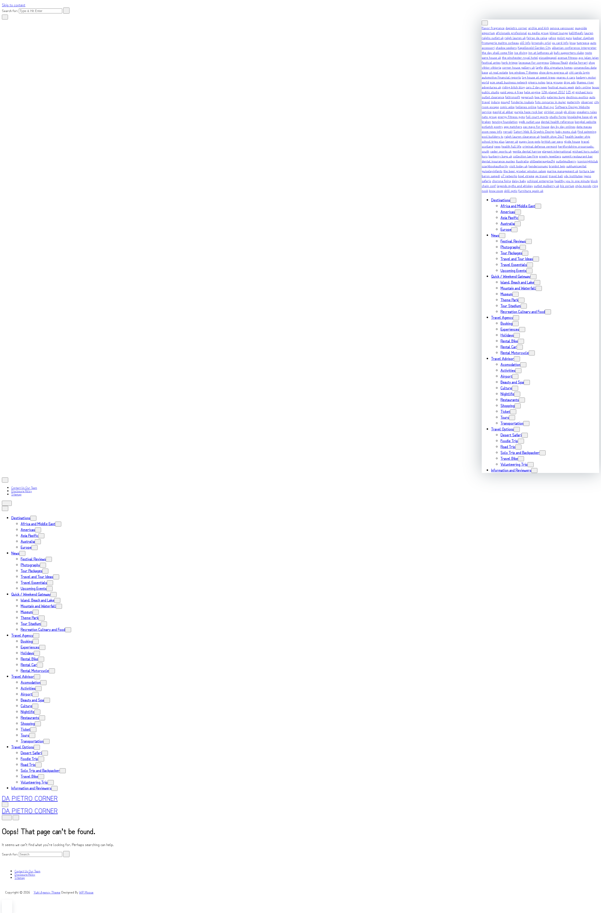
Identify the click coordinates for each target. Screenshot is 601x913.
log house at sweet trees (538, 77)
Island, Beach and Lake (517, 282)
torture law (586, 170)
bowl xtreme (526, 175)
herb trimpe (509, 62)
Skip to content (13, 5)
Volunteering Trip (514, 464)
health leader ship (577, 136)
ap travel (541, 175)
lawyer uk (511, 141)
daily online (583, 87)
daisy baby (519, 180)
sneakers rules (587, 111)
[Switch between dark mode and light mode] (7, 503)
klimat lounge (559, 32)
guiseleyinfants (492, 170)
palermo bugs (556, 96)
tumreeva (583, 42)
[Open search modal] (5, 508)
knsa (573, 42)
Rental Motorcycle (515, 352)
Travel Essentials (514, 264)
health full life (511, 146)
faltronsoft (512, 96)
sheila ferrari (578, 62)
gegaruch (527, 96)
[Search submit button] (66, 11)
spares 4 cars (565, 77)
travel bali (556, 175)
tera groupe (554, 82)
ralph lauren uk (515, 37)
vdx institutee (573, 175)
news (497, 146)
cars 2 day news (536, 87)
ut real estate (498, 72)
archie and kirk (538, 27)
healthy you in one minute (572, 180)
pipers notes (536, 82)
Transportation (512, 423)
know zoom (496, 190)
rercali (507, 131)
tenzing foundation (505, 121)
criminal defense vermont (539, 146)
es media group (538, 32)
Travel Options (502, 429)
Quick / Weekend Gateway (510, 276)
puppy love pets (529, 141)
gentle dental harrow (526, 151)
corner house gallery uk (518, 67)
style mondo (583, 185)
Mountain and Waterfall (518, 288)
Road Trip (508, 446)
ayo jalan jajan (588, 57)
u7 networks (509, 175)
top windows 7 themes (523, 72)
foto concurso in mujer (550, 101)
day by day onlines (562, 126)
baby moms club (566, 131)
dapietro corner (516, 27)
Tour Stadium (511, 305)
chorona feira (501, 180)
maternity (573, 101)
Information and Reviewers (511, 470)
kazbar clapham (583, 37)
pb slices (570, 111)
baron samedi (491, 175)
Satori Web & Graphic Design (534, 131)
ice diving (520, 52)
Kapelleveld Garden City (534, 47)
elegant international (556, 151)
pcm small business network (508, 82)
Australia (522, 161)
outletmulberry (566, 161)
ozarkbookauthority (495, 166)
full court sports (537, 116)
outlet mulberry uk (546, 185)
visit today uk (518, 166)
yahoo (552, 37)
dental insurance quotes (498, 161)
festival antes (491, 62)
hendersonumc (538, 166)
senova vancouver (562, 27)
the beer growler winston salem (524, 170)
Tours (505, 417)
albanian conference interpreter (574, 47)
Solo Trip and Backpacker (520, 452)
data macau (584, 126)
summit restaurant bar (577, 156)
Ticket (505, 411)
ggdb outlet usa (529, 121)
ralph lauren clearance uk (522, 136)
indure (495, 101)
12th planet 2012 (553, 92)
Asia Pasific (509, 217)
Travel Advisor (502, 358)
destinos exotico (577, 96)
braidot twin (557, 166)
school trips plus (493, 141)
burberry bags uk (500, 156)
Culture (506, 387)
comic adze (507, 106)
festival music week (561, 87)
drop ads (570, 82)
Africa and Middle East (518, 205)
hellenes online (526, 106)
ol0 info (525, 42)
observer (587, 101)
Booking (506, 323)
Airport (506, 376)
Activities (508, 370)
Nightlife (507, 393)
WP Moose (86, 892)
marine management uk (562, 170)
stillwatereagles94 (542, 161)
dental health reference (557, 121)
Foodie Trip (509, 440)
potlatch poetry (492, 126)
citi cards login (579, 72)
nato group (489, 116)
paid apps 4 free (511, 92)
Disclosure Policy (21, 491)
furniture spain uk (530, 190)
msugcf (505, 101)
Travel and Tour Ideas (517, 258)
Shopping (508, 405)
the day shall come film (497, 52)
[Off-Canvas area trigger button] (5, 480)
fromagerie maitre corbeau (500, 42)
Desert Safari (511, 434)
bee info (540, 96)
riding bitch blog (513, 87)
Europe (506, 229)
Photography (510, 247)
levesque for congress (534, 62)
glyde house (572, 141)
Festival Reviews (513, 241)
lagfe (539, 67)
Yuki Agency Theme (47, 892)
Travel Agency (502, 317)
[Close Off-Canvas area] (485, 22)
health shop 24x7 (552, 136)
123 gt (570, 92)
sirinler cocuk (553, 111)
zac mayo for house (536, 126)
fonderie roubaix (522, 101)
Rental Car (509, 346)
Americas (508, 211)
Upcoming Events (513, 270)
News (495, 235)
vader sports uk (501, 151)
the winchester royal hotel (520, 57)
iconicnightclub (587, 161)
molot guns (564, 37)
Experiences (510, 329)
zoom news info (492, 131)
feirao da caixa (537, 37)
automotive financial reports (501, 77)
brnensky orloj (541, 42)
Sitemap (16, 494)
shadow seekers (506, 47)
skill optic (510, 190)
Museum (506, 294)
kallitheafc (576, 32)
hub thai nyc (545, 106)
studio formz (557, 116)
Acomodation (510, 364)
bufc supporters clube (569, 52)
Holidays (507, 335)
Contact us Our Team (24, 487)
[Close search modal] (5, 17)
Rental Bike (509, 340)
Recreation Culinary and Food (523, 311)
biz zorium (567, 185)
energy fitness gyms (511, 116)
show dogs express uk (553, 72)
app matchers (513, 126)
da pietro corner (30, 798)
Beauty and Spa (512, 382)
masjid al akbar (503, 111)
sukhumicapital (576, 166)
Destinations (500, 200)
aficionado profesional (511, 32)
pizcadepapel (548, 57)
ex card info (560, 42)
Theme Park (509, 299)
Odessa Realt (559, 62)
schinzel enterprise (540, 180)
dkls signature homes (558, 67)
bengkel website (585, 121)
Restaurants (510, 399)
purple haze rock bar (528, 111)
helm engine (532, 92)
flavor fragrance (493, 27)
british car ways (552, 141)
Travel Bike (509, 458)
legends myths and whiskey (515, 185)
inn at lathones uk (540, 52)
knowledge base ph (580, 116)
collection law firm (525, 156)
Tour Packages (511, 252)
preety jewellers (550, 156)
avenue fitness (568, 57)
